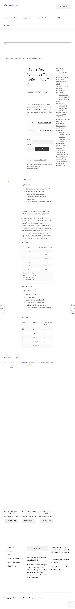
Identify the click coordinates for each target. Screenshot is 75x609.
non (39, 164)
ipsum (50, 162)
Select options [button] (11, 521)
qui (42, 164)
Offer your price (29, 141)
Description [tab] (8, 181)
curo (38, 162)
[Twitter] (35, 35)
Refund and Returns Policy (15, 558)
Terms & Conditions (13, 562)
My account (27, 18)
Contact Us (10, 547)
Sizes (8, 555)
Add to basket (42, 149)
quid (45, 164)
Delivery (9, 551)
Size (31, 131)
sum (28, 166)
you (39, 166)
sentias (49, 164)
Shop (16, 18)
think (32, 166)
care (34, 162)
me (32, 164)
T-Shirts (43, 160)
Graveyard (14, 58)
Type (31, 122)
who (36, 166)
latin (28, 164)
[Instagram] (40, 35)
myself (35, 164)
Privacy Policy (11, 566)
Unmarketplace (43, 18)
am (32, 162)
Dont (41, 162)
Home (6, 18)
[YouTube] (45, 35)
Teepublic (7, 25)
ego (45, 162)
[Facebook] (29, 35)
